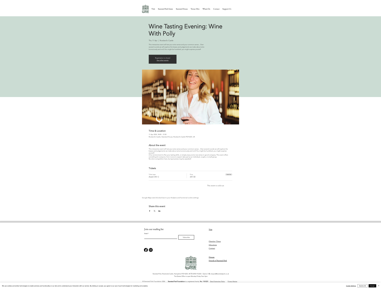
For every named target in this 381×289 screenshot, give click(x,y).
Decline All (362, 286)
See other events (162, 60)
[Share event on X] (154, 211)
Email (146, 233)
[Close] (378, 285)
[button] (227, 8)
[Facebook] (146, 250)
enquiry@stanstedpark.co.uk (220, 274)
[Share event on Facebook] (150, 211)
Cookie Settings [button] (351, 286)
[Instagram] (151, 250)
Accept (372, 286)
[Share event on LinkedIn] (159, 211)
